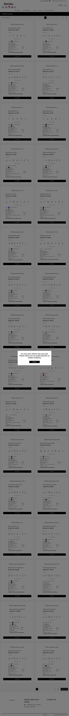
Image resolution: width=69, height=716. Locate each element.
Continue (34, 361)
